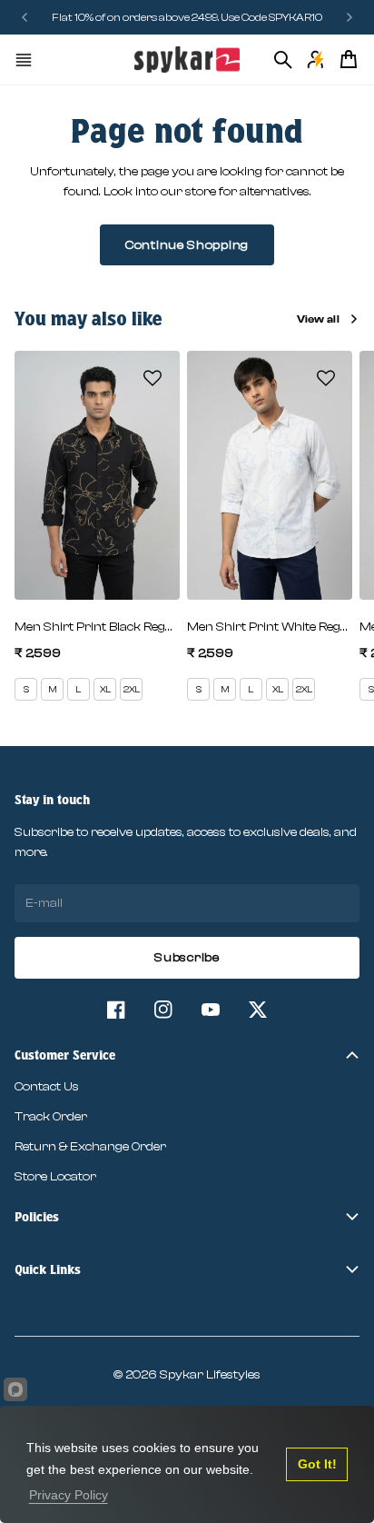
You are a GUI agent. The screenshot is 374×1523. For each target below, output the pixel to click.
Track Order (51, 1117)
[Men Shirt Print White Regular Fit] (269, 475)
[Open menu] (24, 60)
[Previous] (25, 17)
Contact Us (47, 1087)
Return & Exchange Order (90, 1147)
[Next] (349, 17)
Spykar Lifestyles (210, 1375)
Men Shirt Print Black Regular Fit (97, 627)
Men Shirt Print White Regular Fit (269, 627)
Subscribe (186, 958)
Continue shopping (187, 245)
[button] (152, 378)
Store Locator (55, 1177)
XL (105, 689)
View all (318, 319)
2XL (131, 689)
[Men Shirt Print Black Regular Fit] (97, 475)
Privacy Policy (68, 1495)
